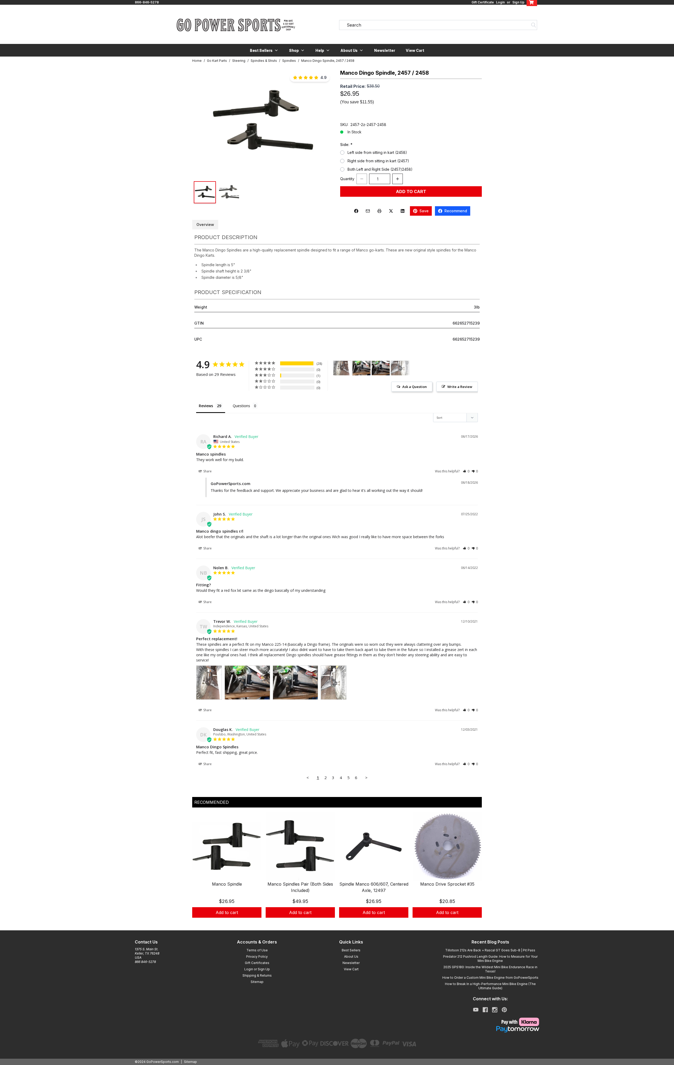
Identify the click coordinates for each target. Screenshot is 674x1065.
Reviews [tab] (206, 405)
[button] (264, 50)
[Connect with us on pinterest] (504, 1010)
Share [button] (207, 471)
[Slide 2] (340, 923)
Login (500, 2)
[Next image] (324, 122)
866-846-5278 (147, 2)
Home (197, 61)
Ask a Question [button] (414, 386)
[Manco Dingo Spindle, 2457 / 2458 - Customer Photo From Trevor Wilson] (342, 368)
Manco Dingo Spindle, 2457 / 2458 (327, 61)
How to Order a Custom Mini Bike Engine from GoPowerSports (490, 978)
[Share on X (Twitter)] (391, 211)
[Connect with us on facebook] (485, 1010)
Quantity (347, 178)
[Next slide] (473, 871)
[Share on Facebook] (356, 211)
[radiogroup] (411, 160)
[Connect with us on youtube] (475, 1010)
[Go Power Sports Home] (236, 25)
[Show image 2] (229, 192)
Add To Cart (411, 191)
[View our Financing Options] (490, 1029)
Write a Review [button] (459, 386)
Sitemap (257, 982)
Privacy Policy (257, 956)
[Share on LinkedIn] (402, 211)
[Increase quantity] (397, 179)
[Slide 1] (333, 923)
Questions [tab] (241, 405)
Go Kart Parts (217, 61)
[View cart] (532, 2)
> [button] (366, 777)
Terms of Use (257, 950)
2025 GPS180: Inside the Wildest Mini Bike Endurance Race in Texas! (490, 969)
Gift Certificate (483, 2)
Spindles (289, 61)
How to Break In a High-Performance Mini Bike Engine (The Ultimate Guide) (490, 986)
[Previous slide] (200, 871)
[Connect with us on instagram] (494, 1010)
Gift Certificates (257, 963)
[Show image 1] (205, 192)
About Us (351, 956)
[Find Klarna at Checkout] (490, 1022)
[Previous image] (201, 122)
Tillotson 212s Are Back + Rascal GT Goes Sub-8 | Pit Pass (490, 950)
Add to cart (227, 912)
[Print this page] (379, 211)
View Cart (415, 50)
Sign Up (518, 2)
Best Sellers (351, 950)
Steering (238, 61)
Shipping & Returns (257, 975)
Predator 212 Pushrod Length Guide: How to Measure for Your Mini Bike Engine (490, 959)
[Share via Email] (368, 211)
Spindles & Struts (264, 61)
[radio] (342, 152)
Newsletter (384, 50)
